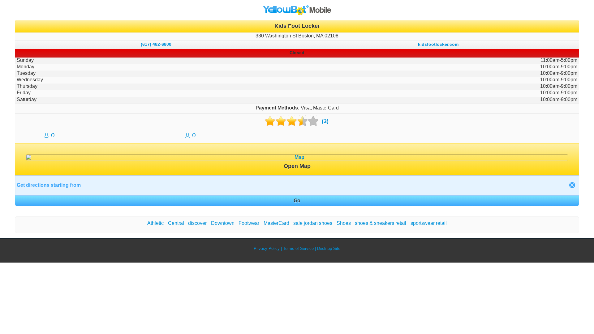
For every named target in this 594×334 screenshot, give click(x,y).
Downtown (223, 223)
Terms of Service (298, 248)
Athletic (155, 223)
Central (176, 223)
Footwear (249, 223)
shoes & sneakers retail (380, 223)
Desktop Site (328, 248)
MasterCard (276, 223)
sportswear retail (429, 223)
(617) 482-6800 (156, 44)
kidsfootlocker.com (438, 44)
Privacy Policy (267, 248)
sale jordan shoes (312, 223)
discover (197, 223)
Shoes (344, 223)
